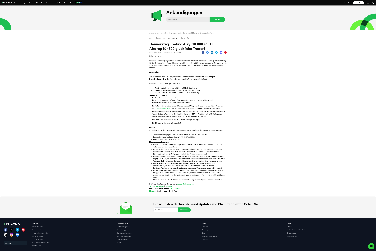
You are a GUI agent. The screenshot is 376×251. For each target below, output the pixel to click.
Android (176, 189)
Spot (52, 3)
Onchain (59, 3)
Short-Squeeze (292, 236)
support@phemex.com (185, 184)
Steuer (119, 242)
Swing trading (291, 233)
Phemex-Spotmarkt (162, 108)
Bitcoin (289, 227)
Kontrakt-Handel (37, 227)
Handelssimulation (123, 239)
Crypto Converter (37, 239)
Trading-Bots (36, 245)
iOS (171, 189)
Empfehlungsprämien (124, 230)
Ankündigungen (154, 33)
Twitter (152, 186)
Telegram (168, 186)
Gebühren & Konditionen (210, 236)
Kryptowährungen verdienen (41, 242)
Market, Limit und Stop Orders (296, 230)
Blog (203, 233)
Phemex (152, 191)
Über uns (205, 227)
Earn (65, 3)
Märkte (36, 3)
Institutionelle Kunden (124, 236)
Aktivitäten (164, 33)
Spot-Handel (36, 230)
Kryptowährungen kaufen (22, 3)
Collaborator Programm (124, 233)
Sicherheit (205, 239)
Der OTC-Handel (37, 236)
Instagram (160, 186)
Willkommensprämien (123, 227)
